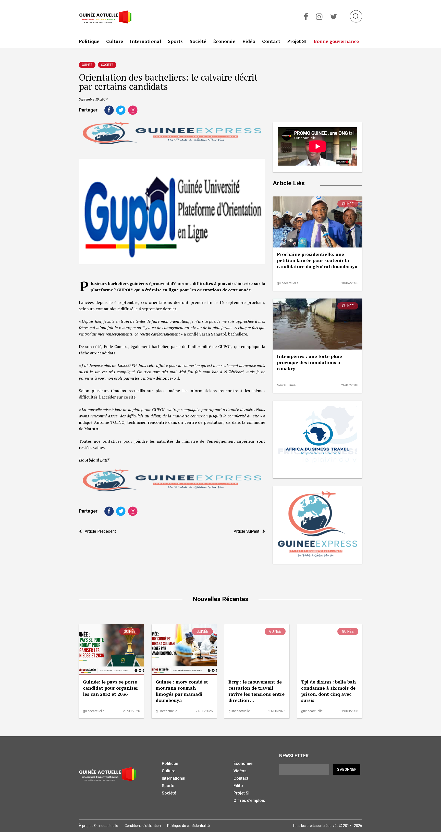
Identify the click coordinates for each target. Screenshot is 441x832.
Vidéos (240, 770)
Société (198, 41)
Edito (238, 785)
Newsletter (294, 755)
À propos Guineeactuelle (98, 826)
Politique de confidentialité (188, 826)
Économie (224, 41)
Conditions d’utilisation (143, 826)
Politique (89, 41)
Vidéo (248, 41)
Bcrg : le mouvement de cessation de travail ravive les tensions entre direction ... (256, 691)
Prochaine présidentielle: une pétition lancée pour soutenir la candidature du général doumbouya (317, 260)
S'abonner (347, 769)
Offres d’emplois (249, 800)
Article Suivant (248, 531)
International (145, 41)
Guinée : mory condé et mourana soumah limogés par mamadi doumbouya (182, 691)
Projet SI (297, 41)
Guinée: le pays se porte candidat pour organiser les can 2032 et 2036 (110, 688)
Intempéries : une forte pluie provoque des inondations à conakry (309, 362)
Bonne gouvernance (336, 41)
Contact (271, 41)
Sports (175, 41)
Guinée (87, 65)
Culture (114, 41)
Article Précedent (99, 531)
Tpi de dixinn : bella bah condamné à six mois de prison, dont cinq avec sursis (328, 691)
